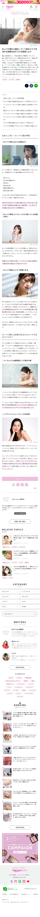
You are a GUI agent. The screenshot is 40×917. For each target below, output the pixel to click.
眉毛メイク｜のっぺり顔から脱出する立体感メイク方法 (20, 110)
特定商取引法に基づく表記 (19, 877)
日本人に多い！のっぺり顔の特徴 (13, 98)
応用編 (18, 79)
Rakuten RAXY (10, 8)
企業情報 (4, 894)
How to (5, 79)
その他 (24, 606)
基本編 (25, 681)
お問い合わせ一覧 (14, 902)
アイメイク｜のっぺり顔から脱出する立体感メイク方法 (20, 114)
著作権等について (26, 894)
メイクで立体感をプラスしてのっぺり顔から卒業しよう (20, 126)
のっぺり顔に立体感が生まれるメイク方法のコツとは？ (20, 101)
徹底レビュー (6, 547)
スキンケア (5, 591)
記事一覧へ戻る (20, 521)
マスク (11, 578)
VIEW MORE (20, 667)
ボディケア (25, 596)
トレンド (14, 562)
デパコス (14, 547)
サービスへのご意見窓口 (23, 874)
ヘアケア (4, 601)
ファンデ (18, 693)
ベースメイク (11, 77)
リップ (21, 562)
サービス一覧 (5, 902)
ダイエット (32, 690)
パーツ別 (11, 79)
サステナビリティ (24, 902)
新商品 (26, 562)
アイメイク (5, 596)
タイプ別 (20, 696)
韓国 (33, 681)
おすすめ (19, 677)
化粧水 (23, 690)
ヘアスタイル (18, 687)
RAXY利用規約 (12, 874)
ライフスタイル (28, 693)
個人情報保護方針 (14, 894)
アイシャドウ (21, 684)
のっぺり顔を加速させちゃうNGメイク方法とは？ (18, 123)
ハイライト (22, 547)
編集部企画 (28, 677)
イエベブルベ (29, 687)
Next (35, 488)
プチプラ (7, 690)
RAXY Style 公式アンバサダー (13, 681)
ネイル (24, 601)
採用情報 (35, 894)
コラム (4, 606)
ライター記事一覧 (20, 513)
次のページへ (20, 479)
